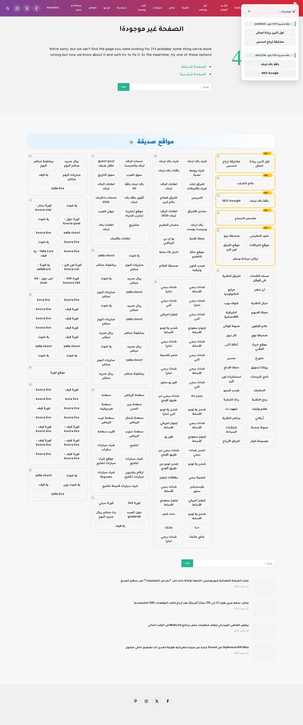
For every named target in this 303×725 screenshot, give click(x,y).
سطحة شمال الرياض (134, 420)
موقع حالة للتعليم (197, 254)
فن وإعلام (203, 8)
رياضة (238, 8)
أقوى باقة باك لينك (134, 200)
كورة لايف (71, 309)
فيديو (106, 8)
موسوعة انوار (259, 441)
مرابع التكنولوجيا (231, 292)
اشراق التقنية (231, 276)
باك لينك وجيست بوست (197, 227)
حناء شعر (168, 514)
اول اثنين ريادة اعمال (259, 163)
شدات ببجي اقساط (197, 289)
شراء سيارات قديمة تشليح (120, 486)
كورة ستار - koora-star (43, 208)
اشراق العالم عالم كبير (168, 200)
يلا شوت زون (71, 484)
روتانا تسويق (259, 367)
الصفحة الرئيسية (193, 74)
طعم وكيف (259, 409)
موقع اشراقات (259, 245)
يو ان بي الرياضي (168, 241)
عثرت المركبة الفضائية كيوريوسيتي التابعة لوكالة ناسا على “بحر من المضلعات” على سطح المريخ (185, 581)
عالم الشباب (245, 183)
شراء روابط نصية (196, 173)
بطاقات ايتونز (169, 477)
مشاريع (134, 225)
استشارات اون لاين (231, 379)
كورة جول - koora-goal (71, 221)
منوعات (157, 8)
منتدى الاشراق (196, 211)
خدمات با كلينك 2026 (106, 200)
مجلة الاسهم (259, 312)
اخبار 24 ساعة (168, 252)
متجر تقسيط (168, 355)
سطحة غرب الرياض (106, 420)
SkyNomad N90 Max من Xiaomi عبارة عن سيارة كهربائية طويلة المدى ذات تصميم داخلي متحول (187, 647)
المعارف (259, 390)
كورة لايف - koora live (71, 429)
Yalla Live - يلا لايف (43, 253)
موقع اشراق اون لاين (231, 247)
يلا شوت (134, 255)
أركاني (259, 418)
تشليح (134, 445)
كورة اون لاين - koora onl (72, 267)
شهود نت (231, 409)
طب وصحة (142, 8)
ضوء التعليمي (259, 236)
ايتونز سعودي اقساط (197, 330)
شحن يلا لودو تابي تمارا (168, 412)
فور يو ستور (169, 382)
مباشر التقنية (231, 418)
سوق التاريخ (106, 175)
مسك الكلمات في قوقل (259, 278)
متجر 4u (197, 396)
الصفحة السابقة (193, 66)
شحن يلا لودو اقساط (168, 330)
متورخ (259, 358)
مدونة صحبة (259, 427)
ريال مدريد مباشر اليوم (72, 163)
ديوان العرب (106, 211)
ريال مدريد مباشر (134, 280)
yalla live (57, 188)
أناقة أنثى (231, 344)
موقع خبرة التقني (259, 347)
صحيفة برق (231, 236)
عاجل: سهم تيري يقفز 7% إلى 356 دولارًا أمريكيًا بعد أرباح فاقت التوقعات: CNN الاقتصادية (191, 603)
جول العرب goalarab (134, 514)
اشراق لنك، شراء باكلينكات (197, 186)
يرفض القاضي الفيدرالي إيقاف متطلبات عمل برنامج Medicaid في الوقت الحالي (198, 625)
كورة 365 (134, 503)
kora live (43, 300)
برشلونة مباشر (106, 265)
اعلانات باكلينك (120, 238)
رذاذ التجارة (231, 399)
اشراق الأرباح (231, 441)
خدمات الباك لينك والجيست (134, 163)
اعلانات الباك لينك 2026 (168, 213)
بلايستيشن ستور (197, 489)
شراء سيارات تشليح (134, 461)
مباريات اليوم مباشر (134, 267)
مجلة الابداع (231, 367)
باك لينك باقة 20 (134, 186)
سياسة (122, 8)
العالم (92, 8)
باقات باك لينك (168, 170)
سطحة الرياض (134, 395)
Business (53, 8)
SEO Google (231, 201)
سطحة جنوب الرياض (134, 434)
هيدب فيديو (231, 390)
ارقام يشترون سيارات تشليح (134, 474)
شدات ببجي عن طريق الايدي (168, 398)
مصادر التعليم (169, 225)
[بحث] (8, 8)
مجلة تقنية (196, 238)
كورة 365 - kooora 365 (71, 280)
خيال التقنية (259, 303)
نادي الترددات (259, 376)
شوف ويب (231, 303)
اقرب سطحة (106, 431)
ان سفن (259, 289)
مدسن (231, 358)
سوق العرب (134, 175)
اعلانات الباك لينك (168, 186)
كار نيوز (231, 335)
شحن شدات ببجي (197, 452)
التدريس (197, 197)
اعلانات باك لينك (106, 227)
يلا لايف (120, 526)
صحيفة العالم (168, 265)
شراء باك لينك (197, 161)
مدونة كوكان (231, 326)
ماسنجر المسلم (245, 218)
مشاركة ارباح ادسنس (231, 163)
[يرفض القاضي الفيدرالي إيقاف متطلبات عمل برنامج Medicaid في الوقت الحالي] (263, 631)
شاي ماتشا (196, 537)
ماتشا (169, 527)
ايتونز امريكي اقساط (168, 425)
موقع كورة (57, 372)
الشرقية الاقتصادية (231, 314)
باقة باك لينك (259, 201)
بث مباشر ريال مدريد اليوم (106, 514)
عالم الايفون (259, 326)
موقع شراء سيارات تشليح (106, 461)
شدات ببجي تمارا (169, 289)
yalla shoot (106, 255)
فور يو (168, 436)
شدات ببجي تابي (169, 303)
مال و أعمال (224, 8)
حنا (197, 527)
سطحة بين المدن (134, 406)
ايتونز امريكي (168, 314)
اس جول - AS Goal (43, 280)
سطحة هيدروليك (106, 406)
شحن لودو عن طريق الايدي (168, 466)
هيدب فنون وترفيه (197, 268)
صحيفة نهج (259, 335)
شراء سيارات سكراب (106, 447)
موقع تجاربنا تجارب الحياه (134, 213)
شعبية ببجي (197, 477)
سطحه (106, 395)
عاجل (172, 8)
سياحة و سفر (76, 8)
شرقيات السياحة (231, 429)
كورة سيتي (106, 503)
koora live (43, 232)
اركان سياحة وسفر (245, 258)
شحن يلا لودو (197, 464)
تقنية (185, 8)
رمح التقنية (259, 399)
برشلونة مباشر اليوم (43, 163)
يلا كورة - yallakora (43, 267)
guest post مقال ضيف (106, 163)
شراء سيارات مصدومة (106, 474)
